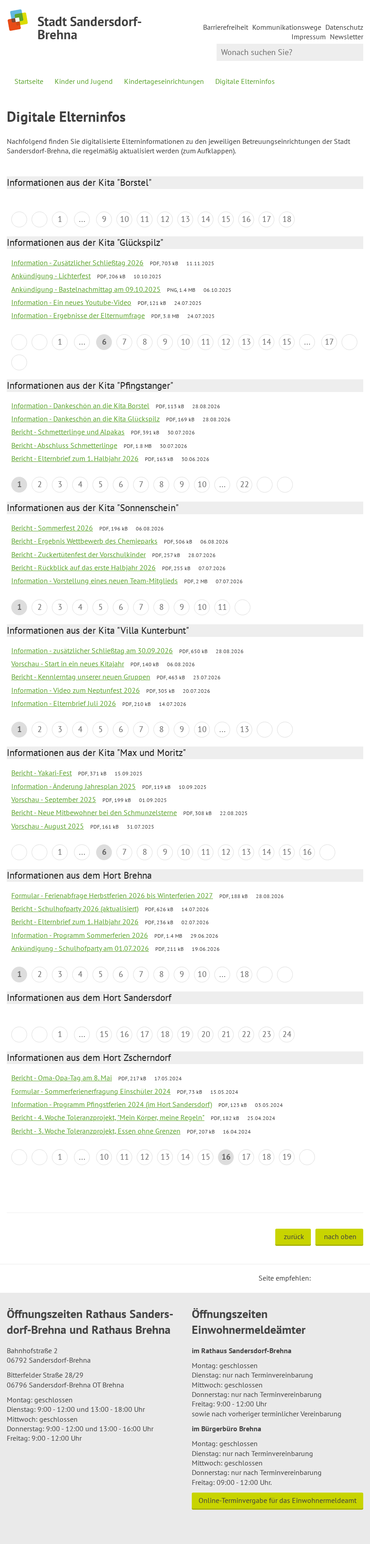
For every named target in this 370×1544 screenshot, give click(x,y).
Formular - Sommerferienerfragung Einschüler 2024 (91, 1091)
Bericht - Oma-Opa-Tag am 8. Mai (61, 1077)
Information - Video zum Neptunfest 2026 (75, 690)
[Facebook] (332, 1277)
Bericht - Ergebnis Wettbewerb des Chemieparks (84, 540)
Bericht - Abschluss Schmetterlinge (64, 445)
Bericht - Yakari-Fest (41, 772)
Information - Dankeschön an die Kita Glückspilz (85, 418)
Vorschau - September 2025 (53, 799)
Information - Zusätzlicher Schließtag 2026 (77, 262)
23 (266, 1034)
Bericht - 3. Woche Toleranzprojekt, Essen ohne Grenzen (95, 1130)
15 (226, 219)
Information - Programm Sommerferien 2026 (79, 935)
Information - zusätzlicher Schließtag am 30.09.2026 (92, 650)
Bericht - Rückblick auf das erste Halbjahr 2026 (83, 567)
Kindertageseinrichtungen (164, 81)
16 (246, 219)
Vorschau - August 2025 (47, 825)
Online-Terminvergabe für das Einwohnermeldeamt (277, 1500)
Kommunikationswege (286, 27)
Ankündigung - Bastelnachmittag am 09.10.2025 (86, 289)
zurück (294, 1236)
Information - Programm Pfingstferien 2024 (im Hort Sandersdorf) (111, 1104)
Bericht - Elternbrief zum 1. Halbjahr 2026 (75, 458)
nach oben (340, 1236)
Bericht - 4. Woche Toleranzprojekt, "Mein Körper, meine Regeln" (107, 1117)
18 (286, 219)
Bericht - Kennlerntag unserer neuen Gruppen (80, 676)
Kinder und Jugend (84, 81)
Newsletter (346, 36)
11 (144, 219)
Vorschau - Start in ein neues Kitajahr (67, 663)
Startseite (28, 81)
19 (185, 1034)
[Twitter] (321, 1277)
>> (19, 362)
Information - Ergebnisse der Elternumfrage (78, 315)
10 (124, 219)
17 (266, 219)
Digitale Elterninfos (245, 81)
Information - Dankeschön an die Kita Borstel (80, 405)
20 (205, 1034)
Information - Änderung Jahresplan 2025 (73, 786)
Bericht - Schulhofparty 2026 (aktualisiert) (75, 908)
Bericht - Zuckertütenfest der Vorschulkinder (78, 554)
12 (165, 219)
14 (205, 219)
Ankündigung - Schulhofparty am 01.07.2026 (80, 948)
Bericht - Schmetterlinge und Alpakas (68, 431)
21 (226, 1034)
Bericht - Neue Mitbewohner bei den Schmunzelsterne (94, 812)
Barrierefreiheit (225, 27)
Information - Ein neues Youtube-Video (71, 302)
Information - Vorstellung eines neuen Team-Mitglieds (94, 580)
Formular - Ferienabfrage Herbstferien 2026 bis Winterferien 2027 (112, 895)
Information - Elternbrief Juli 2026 (63, 703)
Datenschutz (344, 27)
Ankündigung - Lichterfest (51, 275)
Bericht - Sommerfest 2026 (52, 527)
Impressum (308, 36)
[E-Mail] (342, 1277)
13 (185, 219)
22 (244, 484)
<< (19, 219)
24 (286, 1034)
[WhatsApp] (353, 1277)
